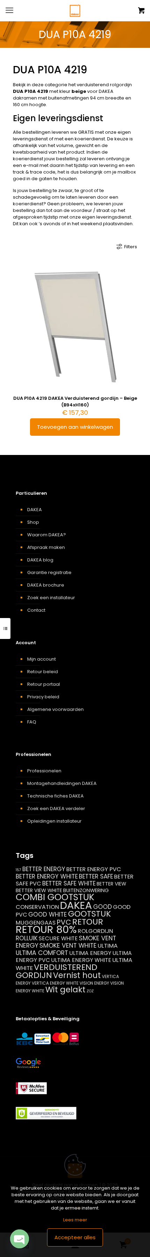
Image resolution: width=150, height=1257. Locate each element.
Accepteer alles (75, 1237)
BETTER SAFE (96, 876)
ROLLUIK (27, 938)
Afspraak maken (46, 547)
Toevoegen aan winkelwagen (75, 427)
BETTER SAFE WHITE (69, 883)
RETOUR (87, 921)
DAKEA (34, 509)
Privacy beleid (43, 696)
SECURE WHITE (58, 938)
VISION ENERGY (94, 983)
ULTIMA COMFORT (42, 952)
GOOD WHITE (47, 914)
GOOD (102, 907)
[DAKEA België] (75, 10)
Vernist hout (77, 975)
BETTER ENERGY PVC (93, 869)
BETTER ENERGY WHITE (47, 876)
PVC (64, 922)
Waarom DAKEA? (46, 534)
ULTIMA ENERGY (90, 953)
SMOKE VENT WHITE (68, 945)
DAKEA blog (40, 560)
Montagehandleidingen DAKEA (62, 783)
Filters (130, 246)
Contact (36, 610)
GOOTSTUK (89, 913)
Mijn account (41, 659)
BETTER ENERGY (43, 869)
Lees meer (75, 1219)
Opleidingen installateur (54, 821)
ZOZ (90, 991)
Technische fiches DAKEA (55, 796)
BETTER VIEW (111, 883)
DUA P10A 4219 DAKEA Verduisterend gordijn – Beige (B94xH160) (75, 401)
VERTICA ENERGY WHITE (55, 983)
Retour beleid (42, 671)
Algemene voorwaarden (55, 709)
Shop (33, 522)
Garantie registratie (49, 572)
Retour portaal (43, 684)
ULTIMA (108, 945)
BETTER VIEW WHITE (39, 890)
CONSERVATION (37, 907)
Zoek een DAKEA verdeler (56, 808)
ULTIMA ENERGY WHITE (81, 960)
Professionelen (44, 770)
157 (18, 870)
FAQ (31, 722)
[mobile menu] (9, 10)
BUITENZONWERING (86, 890)
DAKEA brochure (45, 585)
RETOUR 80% (46, 929)
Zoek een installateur (51, 597)
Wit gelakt (65, 989)
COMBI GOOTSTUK (55, 897)
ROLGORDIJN (95, 931)
